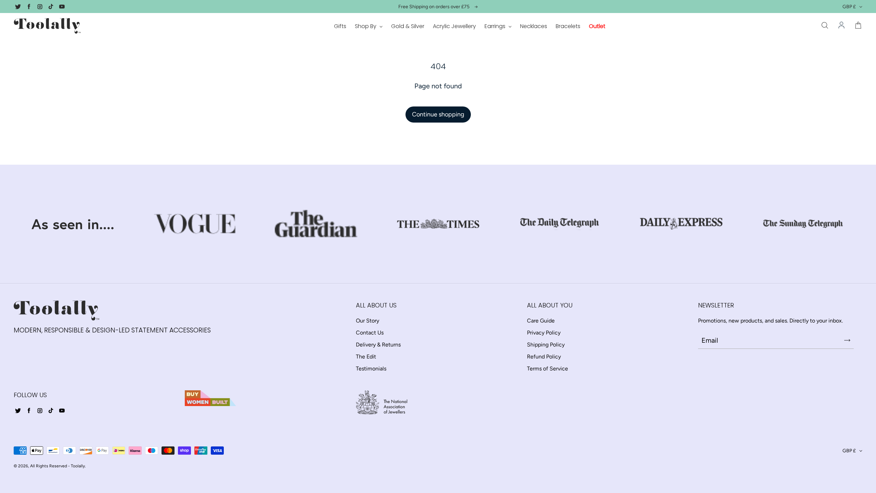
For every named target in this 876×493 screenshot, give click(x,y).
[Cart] (858, 26)
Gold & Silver (407, 26)
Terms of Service (547, 368)
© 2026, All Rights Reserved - (42, 466)
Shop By (366, 26)
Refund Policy (544, 356)
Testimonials (371, 368)
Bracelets (568, 26)
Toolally (78, 466)
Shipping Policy (546, 344)
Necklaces (533, 26)
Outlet (597, 26)
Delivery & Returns (378, 344)
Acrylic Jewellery (454, 26)
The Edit (366, 356)
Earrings (496, 26)
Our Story (367, 320)
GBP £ (849, 7)
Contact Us (370, 332)
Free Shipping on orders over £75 (433, 7)
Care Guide (541, 320)
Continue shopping (438, 114)
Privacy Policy (544, 332)
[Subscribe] (847, 340)
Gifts (340, 26)
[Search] (825, 26)
